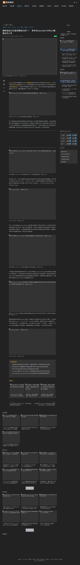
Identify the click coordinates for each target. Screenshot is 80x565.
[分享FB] (4, 80)
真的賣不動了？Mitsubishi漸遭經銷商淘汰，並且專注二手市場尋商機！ (11, 465)
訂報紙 (51, 559)
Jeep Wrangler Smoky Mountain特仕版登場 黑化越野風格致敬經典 (30, 373)
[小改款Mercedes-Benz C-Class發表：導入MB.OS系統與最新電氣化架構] (11, 516)
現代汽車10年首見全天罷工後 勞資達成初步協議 (25, 369)
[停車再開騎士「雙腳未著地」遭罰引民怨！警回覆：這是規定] (48, 474)
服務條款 (34, 559)
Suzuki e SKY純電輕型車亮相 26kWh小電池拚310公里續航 (11, 428)
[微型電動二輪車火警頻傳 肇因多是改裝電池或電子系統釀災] (48, 388)
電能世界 (27, 6)
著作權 (38, 559)
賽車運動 (71, 6)
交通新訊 (34, 6)
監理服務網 (63, 161)
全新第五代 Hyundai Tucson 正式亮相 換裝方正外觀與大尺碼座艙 (29, 507)
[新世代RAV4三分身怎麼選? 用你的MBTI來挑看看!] (17, 388)
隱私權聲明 (42, 559)
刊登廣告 (19, 559)
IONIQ (9, 27)
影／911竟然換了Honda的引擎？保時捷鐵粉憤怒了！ (29, 465)
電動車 (26, 27)
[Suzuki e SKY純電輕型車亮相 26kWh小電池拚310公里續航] (11, 420)
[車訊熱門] (76, 70)
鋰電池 (4, 27)
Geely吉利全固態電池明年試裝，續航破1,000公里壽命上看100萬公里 (11, 444)
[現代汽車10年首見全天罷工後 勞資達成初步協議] (30, 420)
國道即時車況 (64, 151)
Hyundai (14, 27)
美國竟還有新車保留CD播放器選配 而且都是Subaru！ (29, 524)
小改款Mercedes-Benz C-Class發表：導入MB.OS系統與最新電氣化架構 (11, 524)
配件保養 (64, 6)
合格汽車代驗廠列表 (65, 154)
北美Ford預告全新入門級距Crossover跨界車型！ (47, 524)
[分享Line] (4, 84)
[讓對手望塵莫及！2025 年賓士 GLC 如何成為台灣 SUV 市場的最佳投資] (48, 458)
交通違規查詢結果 (65, 156)
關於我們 (56, 559)
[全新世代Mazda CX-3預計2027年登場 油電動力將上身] (11, 500)
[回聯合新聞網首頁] (4, 2)
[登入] (74, 2)
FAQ (23, 559)
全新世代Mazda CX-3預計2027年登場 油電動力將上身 (11, 507)
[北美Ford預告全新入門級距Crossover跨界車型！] (48, 516)
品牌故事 (56, 6)
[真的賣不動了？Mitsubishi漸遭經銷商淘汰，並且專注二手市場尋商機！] (11, 458)
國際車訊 (19, 6)
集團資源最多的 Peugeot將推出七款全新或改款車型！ (48, 428)
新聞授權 (29, 559)
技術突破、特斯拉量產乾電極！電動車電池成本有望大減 (32, 395)
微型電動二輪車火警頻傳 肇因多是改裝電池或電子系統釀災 (47, 395)
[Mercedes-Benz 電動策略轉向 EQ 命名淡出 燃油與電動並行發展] (11, 474)
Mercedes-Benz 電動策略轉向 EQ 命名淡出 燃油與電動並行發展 (11, 482)
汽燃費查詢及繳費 (65, 159)
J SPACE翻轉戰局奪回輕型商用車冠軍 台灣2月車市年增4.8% (29, 482)
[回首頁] (9, 2)
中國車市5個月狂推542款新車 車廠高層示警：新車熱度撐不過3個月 (31, 364)
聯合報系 (47, 559)
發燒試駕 (12, 6)
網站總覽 (60, 559)
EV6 (18, 27)
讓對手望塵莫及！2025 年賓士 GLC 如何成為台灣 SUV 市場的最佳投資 (48, 465)
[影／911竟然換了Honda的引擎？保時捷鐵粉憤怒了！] (30, 458)
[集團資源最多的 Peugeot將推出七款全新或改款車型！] (48, 420)
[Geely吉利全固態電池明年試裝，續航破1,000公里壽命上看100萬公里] (11, 437)
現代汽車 (31, 27)
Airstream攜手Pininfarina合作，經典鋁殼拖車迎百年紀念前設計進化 (31, 371)
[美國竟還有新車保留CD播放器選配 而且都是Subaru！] (30, 516)
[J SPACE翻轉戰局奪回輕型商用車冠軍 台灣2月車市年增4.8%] (30, 474)
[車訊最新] (76, 38)
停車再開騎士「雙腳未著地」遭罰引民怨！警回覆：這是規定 (48, 482)
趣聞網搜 (41, 6)
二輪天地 (49, 6)
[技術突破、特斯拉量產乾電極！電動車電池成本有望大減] (32, 388)
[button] (76, 2)
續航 (22, 27)
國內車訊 (5, 6)
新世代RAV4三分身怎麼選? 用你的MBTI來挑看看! (17, 395)
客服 (26, 559)
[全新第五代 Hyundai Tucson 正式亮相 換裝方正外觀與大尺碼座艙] (30, 500)
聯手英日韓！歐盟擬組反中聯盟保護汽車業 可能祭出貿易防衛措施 (30, 366)
